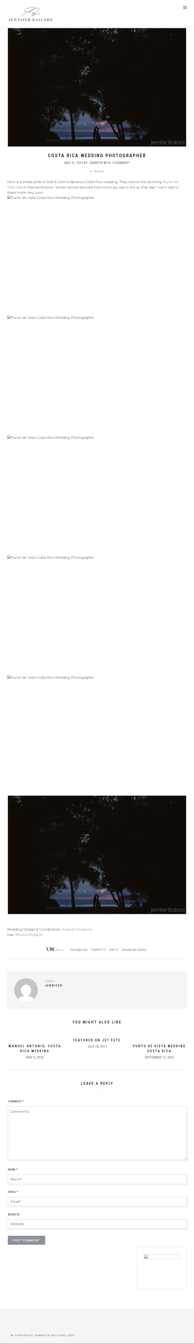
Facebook (79, 950)
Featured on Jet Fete (97, 1040)
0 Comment (121, 163)
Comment (16, 1101)
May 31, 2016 (73, 163)
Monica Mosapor (29, 935)
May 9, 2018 (34, 1057)
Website (14, 1214)
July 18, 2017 (97, 1046)
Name (13, 1169)
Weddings (99, 171)
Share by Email (134, 950)
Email (13, 1192)
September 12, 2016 (159, 1057)
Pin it (114, 950)
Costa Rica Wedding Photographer (97, 155)
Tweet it (98, 950)
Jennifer (96, 163)
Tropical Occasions (77, 929)
